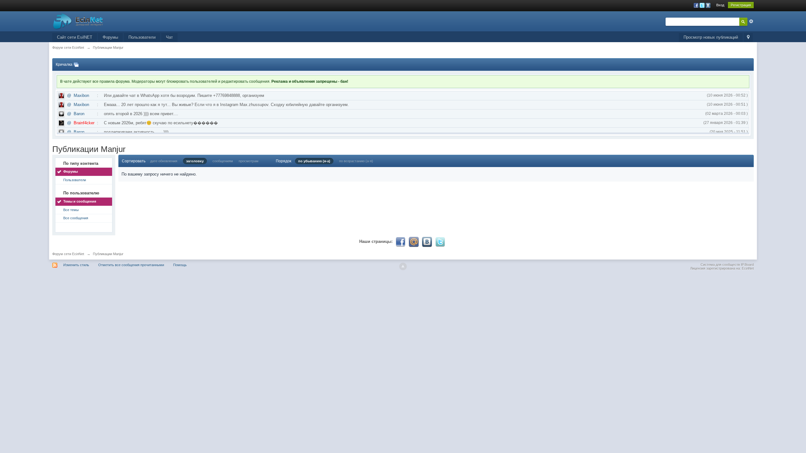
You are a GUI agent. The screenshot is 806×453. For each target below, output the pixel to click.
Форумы (110, 37)
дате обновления (163, 161)
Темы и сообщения (79, 201)
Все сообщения (75, 218)
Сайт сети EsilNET (74, 37)
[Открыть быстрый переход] (748, 37)
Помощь (180, 265)
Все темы (71, 210)
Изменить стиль (76, 265)
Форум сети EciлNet (68, 254)
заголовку (195, 161)
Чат (169, 37)
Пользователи (142, 37)
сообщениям (223, 161)
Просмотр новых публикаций (711, 37)
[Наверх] (403, 266)
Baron (79, 113)
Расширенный (751, 21)
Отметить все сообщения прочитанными (131, 265)
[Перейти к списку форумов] (78, 21)
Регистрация (741, 5)
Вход (720, 5)
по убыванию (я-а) (314, 161)
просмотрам (248, 161)
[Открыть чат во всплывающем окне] (76, 64)
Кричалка (64, 64)
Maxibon (81, 95)
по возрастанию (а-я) (356, 161)
